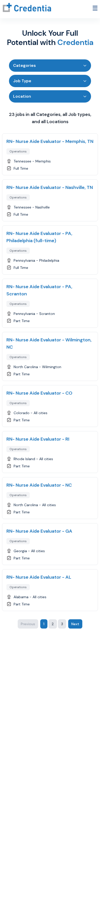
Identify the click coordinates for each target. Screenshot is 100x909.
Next (75, 624)
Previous (28, 624)
